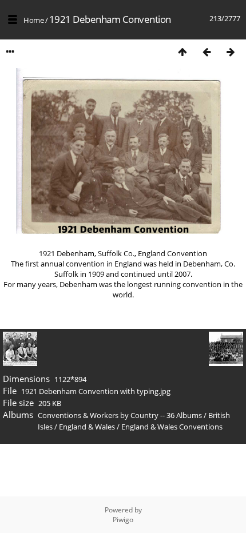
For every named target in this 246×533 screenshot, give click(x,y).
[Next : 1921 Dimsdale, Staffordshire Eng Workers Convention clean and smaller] (231, 51)
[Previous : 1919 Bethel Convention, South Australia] (207, 51)
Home (33, 20)
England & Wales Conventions (172, 426)
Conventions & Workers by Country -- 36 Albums (120, 415)
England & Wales (87, 426)
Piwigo (123, 519)
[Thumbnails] (182, 51)
